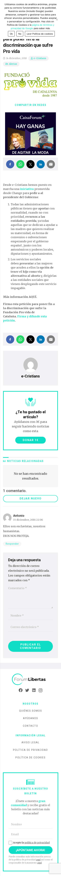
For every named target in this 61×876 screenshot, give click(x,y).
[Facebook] (21, 690)
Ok (11, 33)
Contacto (30, 725)
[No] (56, 19)
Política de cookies (30, 757)
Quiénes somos (30, 710)
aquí (38, 859)
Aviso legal (30, 742)
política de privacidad (37, 842)
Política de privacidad (30, 750)
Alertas (13, 64)
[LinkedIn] (34, 690)
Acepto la (31, 842)
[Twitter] (27, 690)
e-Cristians (40, 58)
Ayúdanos (30, 718)
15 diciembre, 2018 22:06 (28, 519)
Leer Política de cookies (40, 33)
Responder (12, 543)
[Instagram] (40, 690)
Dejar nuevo (31, 498)
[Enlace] (30, 679)
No (20, 33)
